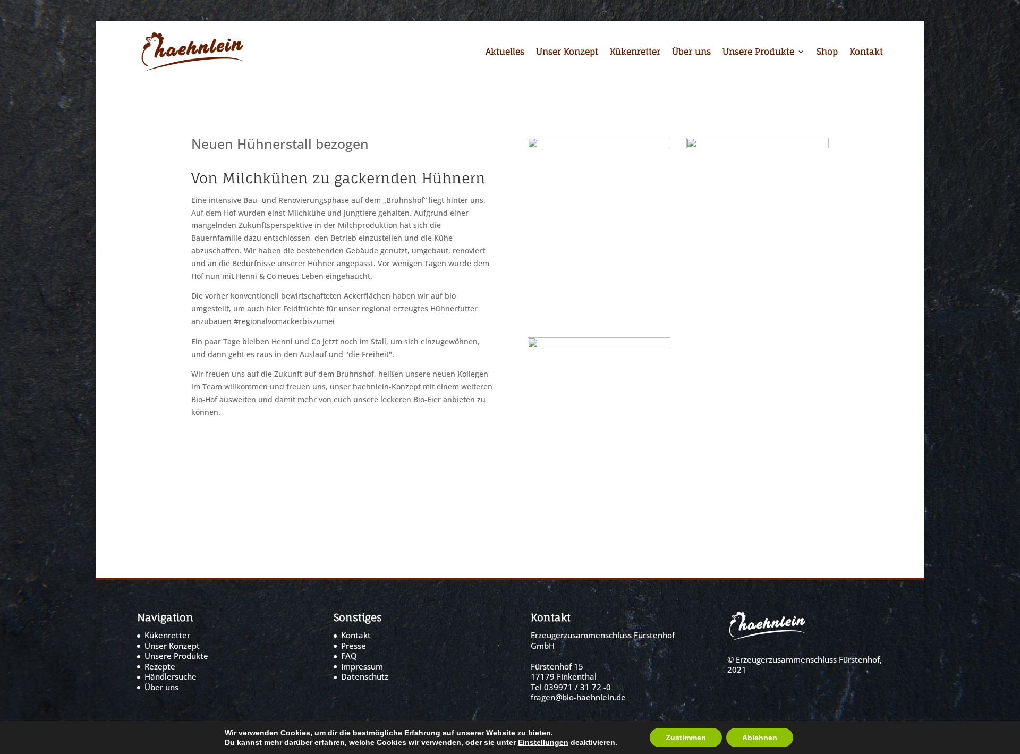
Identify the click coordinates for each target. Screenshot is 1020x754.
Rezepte (159, 666)
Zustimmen (686, 737)
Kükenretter (635, 52)
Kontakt (866, 52)
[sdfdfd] (757, 145)
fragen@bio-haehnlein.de (578, 697)
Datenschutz (364, 676)
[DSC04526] (599, 345)
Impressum (362, 666)
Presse (353, 645)
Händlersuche (170, 676)
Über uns (691, 52)
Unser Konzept (567, 52)
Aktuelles (505, 52)
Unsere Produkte (758, 52)
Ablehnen (759, 737)
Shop (827, 52)
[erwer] (599, 145)
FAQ (349, 655)
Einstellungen (543, 742)
